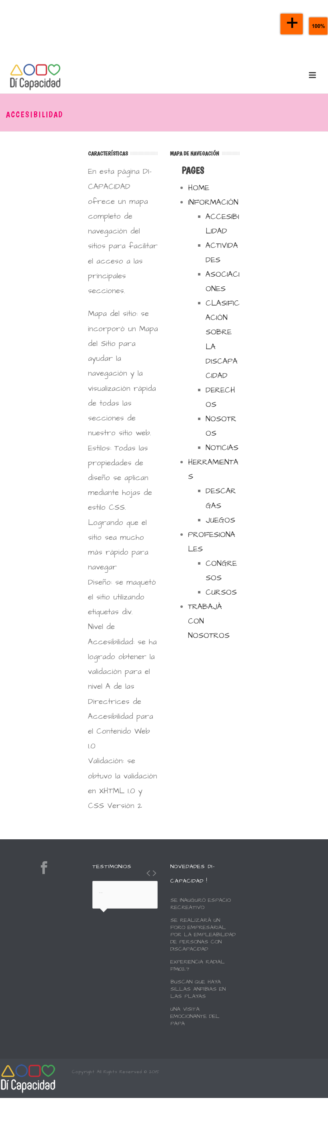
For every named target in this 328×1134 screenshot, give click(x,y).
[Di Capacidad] (28, 1078)
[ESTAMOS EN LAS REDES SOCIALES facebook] (44, 868)
